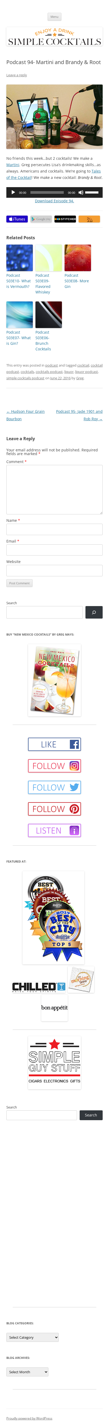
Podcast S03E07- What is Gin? (18, 338)
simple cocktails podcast (25, 378)
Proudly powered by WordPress (29, 1418)
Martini (12, 164)
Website (13, 561)
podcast (51, 365)
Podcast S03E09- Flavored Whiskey (43, 284)
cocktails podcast (49, 371)
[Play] (13, 192)
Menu (54, 17)
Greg (80, 378)
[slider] (92, 192)
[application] (54, 192)
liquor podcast (86, 371)
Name (13, 520)
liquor (69, 371)
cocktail (83, 365)
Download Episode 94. (54, 200)
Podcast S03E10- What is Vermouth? (18, 281)
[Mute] (81, 192)
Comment (16, 461)
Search (11, 602)
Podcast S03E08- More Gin (77, 281)
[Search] (94, 612)
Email (12, 541)
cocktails (27, 371)
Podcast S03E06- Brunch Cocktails (43, 340)
